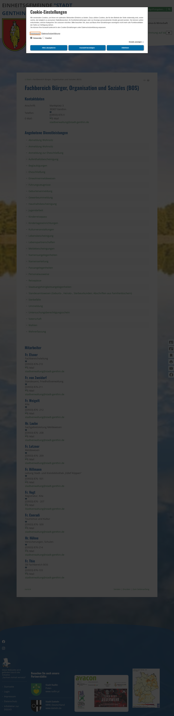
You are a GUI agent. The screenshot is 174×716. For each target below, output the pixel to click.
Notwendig (37, 38)
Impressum (35, 33)
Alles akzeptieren (48, 48)
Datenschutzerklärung (50, 33)
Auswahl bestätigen (87, 48)
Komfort (48, 38)
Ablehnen (125, 48)
